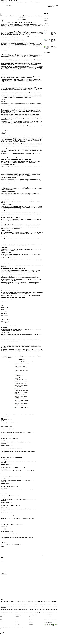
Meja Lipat (16, 622)
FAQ (30, 616)
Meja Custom (24, 13)
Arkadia (29, 601)
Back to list (2, 420)
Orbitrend (4, 602)
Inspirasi (20, 13)
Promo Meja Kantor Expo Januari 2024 (9, 438)
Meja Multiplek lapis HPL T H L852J (53, 33)
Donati (38, 601)
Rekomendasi (28, 13)
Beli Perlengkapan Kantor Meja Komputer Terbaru (11, 448)
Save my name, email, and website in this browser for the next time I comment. (13, 571)
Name (2, 557)
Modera (56, 601)
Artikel (4, 12)
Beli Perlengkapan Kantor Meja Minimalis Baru (11, 515)
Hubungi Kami (31, 624)
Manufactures (17, 616)
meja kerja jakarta (32, 414)
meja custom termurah (14, 414)
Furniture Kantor (16, 13)
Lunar (54, 601)
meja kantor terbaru (24, 414)
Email (2, 561)
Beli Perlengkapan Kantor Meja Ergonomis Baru (11, 495)
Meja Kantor (46, 20)
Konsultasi (30, 622)
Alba (27, 601)
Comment (2, 546)
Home (1, 12)
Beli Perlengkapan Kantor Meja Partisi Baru (10, 534)
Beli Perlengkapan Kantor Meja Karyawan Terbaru (12, 457)
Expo (42, 601)
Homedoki (47, 601)
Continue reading (3, 433)
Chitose (35, 601)
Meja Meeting (17, 619)
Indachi (52, 601)
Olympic (2, 602)
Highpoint (44, 601)
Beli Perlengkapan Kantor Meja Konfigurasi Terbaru (12, 524)
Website (2, 565)
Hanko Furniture (3, 24)
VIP (7, 602)
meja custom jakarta (5, 414)
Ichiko (49, 601)
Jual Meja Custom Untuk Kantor (8, 429)
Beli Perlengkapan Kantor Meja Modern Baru (10, 505)
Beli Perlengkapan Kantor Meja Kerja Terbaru (10, 476)
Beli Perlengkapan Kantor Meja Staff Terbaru (10, 486)
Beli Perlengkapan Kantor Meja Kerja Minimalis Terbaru (13, 467)
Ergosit (40, 601)
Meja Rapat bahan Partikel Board (53, 40)
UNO (6, 602)
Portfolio (1, 619)
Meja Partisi (46, 23)
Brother (33, 601)
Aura (31, 601)
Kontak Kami (2, 621)
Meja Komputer (17, 624)
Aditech (25, 601)
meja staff (2, 599)
